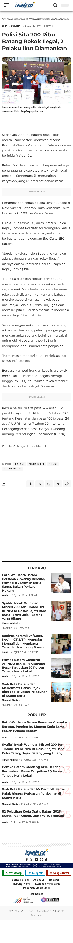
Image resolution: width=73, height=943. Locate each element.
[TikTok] (46, 859)
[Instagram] (41, 859)
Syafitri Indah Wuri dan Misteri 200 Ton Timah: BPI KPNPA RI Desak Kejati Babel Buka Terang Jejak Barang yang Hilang (25, 611)
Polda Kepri (36, 464)
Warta (5, 595)
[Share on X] (39, 483)
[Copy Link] (67, 483)
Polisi (53, 464)
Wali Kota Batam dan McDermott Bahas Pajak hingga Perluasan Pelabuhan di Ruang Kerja (24, 690)
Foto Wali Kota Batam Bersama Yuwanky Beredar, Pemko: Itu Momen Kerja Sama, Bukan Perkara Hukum (23, 582)
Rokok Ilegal (12, 468)
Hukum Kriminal (14, 19)
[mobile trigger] (7, 5)
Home (4, 19)
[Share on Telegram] (58, 483)
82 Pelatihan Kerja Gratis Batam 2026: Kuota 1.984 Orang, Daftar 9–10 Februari (33, 813)
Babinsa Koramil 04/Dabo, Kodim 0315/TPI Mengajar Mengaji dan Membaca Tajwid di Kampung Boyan (23, 641)
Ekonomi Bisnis (10, 700)
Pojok (5, 652)
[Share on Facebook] (30, 483)
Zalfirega (19, 446)
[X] (31, 859)
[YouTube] (36, 859)
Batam (19, 464)
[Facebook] (27, 859)
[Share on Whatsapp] (49, 483)
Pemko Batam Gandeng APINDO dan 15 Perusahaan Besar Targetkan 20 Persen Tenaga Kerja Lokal (23, 665)
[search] (55, 5)
